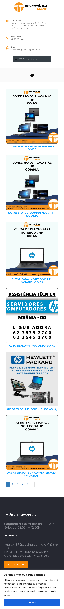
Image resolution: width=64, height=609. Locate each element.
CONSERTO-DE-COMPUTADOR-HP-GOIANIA (32, 214)
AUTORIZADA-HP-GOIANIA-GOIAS (32, 345)
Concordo (32, 602)
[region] (32, 589)
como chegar (16, 564)
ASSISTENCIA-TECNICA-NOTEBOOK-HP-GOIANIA (32, 474)
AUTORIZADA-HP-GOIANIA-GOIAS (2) (32, 409)
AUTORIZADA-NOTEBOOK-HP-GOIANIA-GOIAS (32, 281)
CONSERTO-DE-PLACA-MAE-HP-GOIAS (32, 148)
